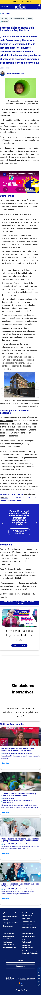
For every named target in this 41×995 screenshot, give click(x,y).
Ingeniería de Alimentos (24, 844)
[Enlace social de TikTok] (27, 990)
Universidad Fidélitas (26, 204)
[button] (2, 523)
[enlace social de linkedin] (21, 990)
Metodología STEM (9, 947)
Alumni (5, 919)
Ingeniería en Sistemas (24, 753)
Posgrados (26, 918)
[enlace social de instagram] (16, 990)
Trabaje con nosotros (10, 923)
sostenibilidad (5, 21)
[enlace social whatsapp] (24, 990)
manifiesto (30, 18)
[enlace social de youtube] (19, 990)
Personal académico (10, 916)
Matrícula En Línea (28, 936)
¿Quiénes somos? (9, 913)
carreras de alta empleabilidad (17, 18)
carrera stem (4, 18)
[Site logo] (19, 6)
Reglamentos (8, 926)
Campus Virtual (27, 933)
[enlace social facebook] (14, 990)
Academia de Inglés (29, 927)
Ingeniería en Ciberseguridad (26, 889)
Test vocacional (8, 933)
